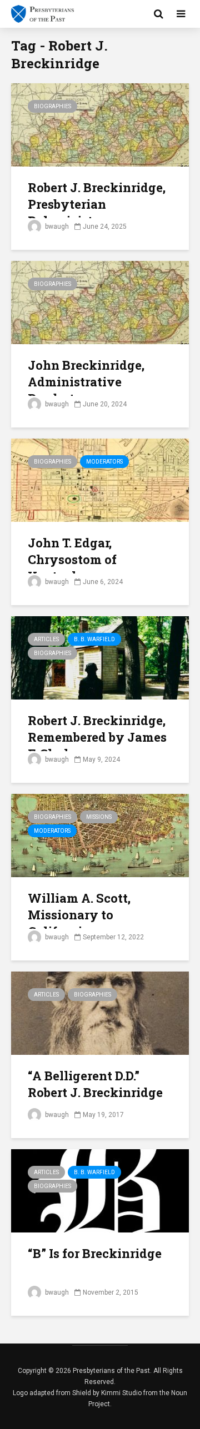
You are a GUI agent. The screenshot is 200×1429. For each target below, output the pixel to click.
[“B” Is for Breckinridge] (100, 1190)
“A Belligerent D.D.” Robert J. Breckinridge (95, 1084)
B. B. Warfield (94, 639)
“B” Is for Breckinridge (95, 1253)
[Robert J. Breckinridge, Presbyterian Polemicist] (100, 124)
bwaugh (56, 226)
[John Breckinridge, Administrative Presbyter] (100, 301)
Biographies (52, 106)
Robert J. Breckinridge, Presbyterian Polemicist (97, 204)
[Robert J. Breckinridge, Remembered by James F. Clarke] (100, 657)
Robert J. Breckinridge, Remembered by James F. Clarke (97, 737)
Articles (46, 639)
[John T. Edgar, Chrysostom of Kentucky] (100, 479)
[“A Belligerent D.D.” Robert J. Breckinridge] (100, 1012)
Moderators (104, 462)
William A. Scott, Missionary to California (79, 914)
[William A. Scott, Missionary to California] (100, 834)
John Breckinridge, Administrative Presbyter (86, 381)
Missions (99, 817)
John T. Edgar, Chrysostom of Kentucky (72, 559)
